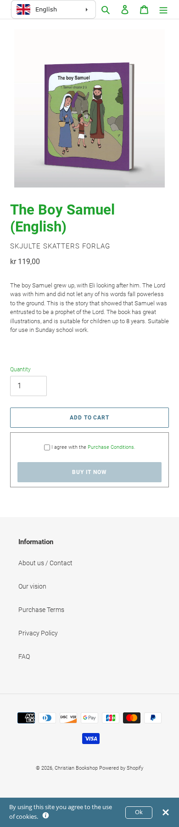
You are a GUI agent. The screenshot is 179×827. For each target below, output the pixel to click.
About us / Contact (45, 563)
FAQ (24, 656)
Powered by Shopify (121, 768)
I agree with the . (93, 447)
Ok (139, 812)
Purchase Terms (41, 609)
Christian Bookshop (76, 768)
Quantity (20, 369)
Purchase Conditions (111, 447)
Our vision (32, 586)
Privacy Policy (38, 633)
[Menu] (163, 9)
